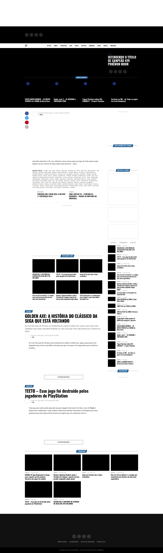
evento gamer (91, 174)
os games (36, 180)
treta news (88, 184)
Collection (62, 174)
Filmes (99, 46)
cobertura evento (51, 174)
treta (81, 184)
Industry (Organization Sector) (43, 177)
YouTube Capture (39, 187)
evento (83, 174)
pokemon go (93, 180)
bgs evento (92, 170)
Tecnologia (63, 46)
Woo (41, 114)
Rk (33, 337)
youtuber (49, 187)
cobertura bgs (38, 174)
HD (96, 175)
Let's (84, 177)
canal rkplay (73, 172)
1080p (46, 170)
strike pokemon (68, 184)
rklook (71, 182)
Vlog (70, 46)
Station (53, 184)
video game (49, 185)
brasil (35, 172)
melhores (95, 177)
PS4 (47, 182)
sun (76, 184)
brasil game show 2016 (60, 172)
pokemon (85, 180)
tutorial (36, 185)
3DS (54, 170)
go (93, 175)
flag (50, 175)
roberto (90, 182)
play (78, 180)
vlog (81, 185)
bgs (78, 170)
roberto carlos (38, 184)
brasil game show (45, 172)
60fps (58, 170)
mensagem (36, 179)
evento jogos (37, 175)
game (55, 175)
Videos (77, 46)
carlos (82, 172)
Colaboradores (73, 542)
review (55, 182)
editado (76, 174)
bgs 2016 (84, 170)
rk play (64, 182)
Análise (105, 46)
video (42, 185)
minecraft (45, 179)
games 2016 (82, 175)
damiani (70, 174)
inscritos (59, 177)
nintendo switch (80, 179)
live (89, 177)
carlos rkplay (91, 172)
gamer (69, 175)
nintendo (70, 179)
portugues (36, 182)
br (98, 170)
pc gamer (60, 180)
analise (64, 170)
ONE (89, 179)
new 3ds (63, 179)
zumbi (73, 187)
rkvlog (83, 182)
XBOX (89, 185)
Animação (92, 46)
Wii (86, 185)
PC (54, 180)
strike (59, 184)
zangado (66, 187)
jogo (65, 177)
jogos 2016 (77, 177)
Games (55, 46)
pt (50, 182)
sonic (47, 184)
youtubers (57, 187)
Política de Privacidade (87, 542)
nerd (57, 179)
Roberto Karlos (62, 542)
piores (73, 180)
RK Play (49, 46)
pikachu (67, 180)
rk (59, 182)
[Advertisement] (56, 13)
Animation (72, 170)
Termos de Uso (101, 542)
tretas (96, 184)
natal (52, 179)
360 (50, 170)
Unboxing (113, 46)
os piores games (46, 180)
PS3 (43, 182)
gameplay (62, 175)
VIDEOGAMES (74, 185)
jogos (71, 177)
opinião (94, 179)
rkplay (77, 182)
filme (45, 175)
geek (89, 175)
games (75, 175)
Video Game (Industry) (62, 185)
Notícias (83, 46)
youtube (96, 185)
